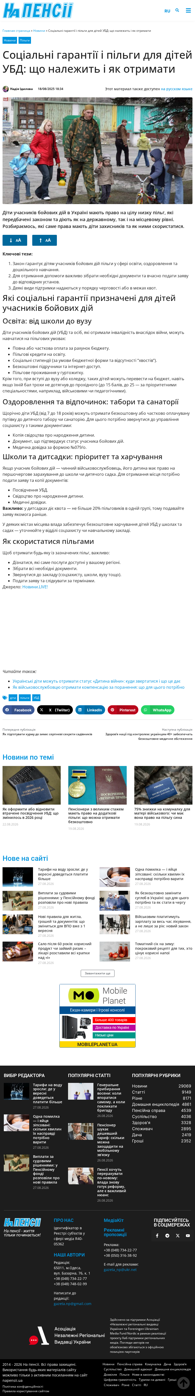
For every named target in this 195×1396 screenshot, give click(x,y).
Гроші (172, 1379)
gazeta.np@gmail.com (72, 1303)
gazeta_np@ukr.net (120, 1269)
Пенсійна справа (129, 1364)
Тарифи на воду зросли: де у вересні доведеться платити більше (63, 874)
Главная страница (16, 30)
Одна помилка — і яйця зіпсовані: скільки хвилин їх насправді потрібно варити (160, 874)
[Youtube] (188, 1235)
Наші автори (69, 1254)
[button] (188, 10)
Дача (167, 1364)
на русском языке (176, 88)
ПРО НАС (64, 1220)
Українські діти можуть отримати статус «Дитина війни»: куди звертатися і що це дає (97, 681)
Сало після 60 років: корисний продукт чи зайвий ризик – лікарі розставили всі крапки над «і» (64, 950)
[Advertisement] (97, 629)
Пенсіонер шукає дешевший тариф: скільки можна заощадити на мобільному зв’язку (110, 1140)
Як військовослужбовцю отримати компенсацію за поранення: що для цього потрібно (99, 687)
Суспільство (113, 1369)
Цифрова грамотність (120, 1379)
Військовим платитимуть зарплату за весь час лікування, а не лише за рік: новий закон (163, 921)
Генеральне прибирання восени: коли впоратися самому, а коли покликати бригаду (111, 1097)
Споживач (111, 1385)
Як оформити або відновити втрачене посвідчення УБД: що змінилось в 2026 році (31, 813)
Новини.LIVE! (35, 587)
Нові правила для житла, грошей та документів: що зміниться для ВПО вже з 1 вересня (61, 923)
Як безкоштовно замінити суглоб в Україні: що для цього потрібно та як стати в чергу (162, 897)
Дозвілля (110, 1374)
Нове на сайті (25, 858)
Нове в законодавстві (148, 1374)
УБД (36, 698)
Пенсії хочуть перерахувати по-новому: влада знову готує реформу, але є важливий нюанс (111, 1182)
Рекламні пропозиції (115, 1232)
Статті (136, 1385)
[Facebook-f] (157, 1235)
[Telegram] (167, 1235)
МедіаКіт (114, 1220)
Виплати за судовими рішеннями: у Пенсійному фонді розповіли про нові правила (66, 897)
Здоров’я (180, 1364)
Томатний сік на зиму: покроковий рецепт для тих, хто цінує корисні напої (163, 948)
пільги (24, 698)
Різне (125, 1385)
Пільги (25, 40)
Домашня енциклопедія (173, 1369)
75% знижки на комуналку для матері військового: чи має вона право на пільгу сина (162, 813)
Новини (39, 30)
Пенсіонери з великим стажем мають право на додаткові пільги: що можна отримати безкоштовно (96, 815)
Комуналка (153, 1364)
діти (13, 698)
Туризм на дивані (152, 1379)
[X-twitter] (178, 1235)
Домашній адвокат (138, 1369)
